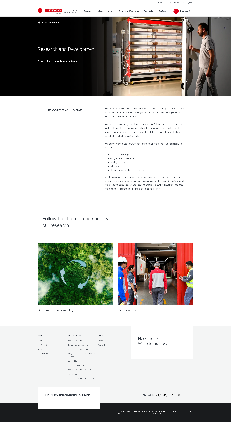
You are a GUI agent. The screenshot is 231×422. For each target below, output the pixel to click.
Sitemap (155, 411)
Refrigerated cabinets (76, 341)
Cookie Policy (175, 411)
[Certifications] (155, 278)
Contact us (102, 341)
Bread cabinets (73, 361)
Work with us (103, 345)
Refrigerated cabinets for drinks (79, 370)
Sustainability (43, 354)
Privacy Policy (164, 411)
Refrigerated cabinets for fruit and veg (82, 378)
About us (41, 341)
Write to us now (152, 343)
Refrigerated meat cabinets (78, 345)
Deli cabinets (72, 374)
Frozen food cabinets (76, 365)
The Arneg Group (44, 345)
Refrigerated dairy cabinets (78, 349)
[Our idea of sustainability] (75, 278)
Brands (40, 349)
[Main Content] (184, 81)
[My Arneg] (174, 3)
